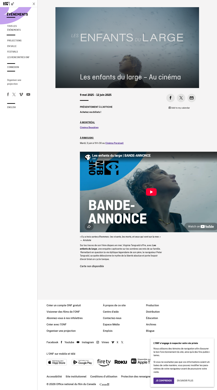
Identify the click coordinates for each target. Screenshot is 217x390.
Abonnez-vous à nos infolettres (65, 318)
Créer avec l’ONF (57, 324)
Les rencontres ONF (18, 57)
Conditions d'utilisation (103, 376)
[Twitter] (14, 95)
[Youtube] (28, 95)
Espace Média (111, 324)
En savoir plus (185, 380)
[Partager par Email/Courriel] (191, 98)
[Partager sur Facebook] (170, 98)
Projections (14, 40)
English (11, 107)
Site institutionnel (76, 376)
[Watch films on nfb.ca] (8, 4)
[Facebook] (8, 95)
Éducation (152, 318)
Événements (17, 14)
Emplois (107, 330)
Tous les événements (14, 28)
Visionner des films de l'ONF (63, 311)
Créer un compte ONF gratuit (64, 305)
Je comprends (164, 380)
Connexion (13, 67)
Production (152, 305)
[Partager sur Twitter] (181, 98)
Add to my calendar (180, 108)
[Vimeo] (21, 95)
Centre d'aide (111, 311)
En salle (12, 46)
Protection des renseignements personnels (146, 376)
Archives (151, 324)
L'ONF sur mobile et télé (61, 353)
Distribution (153, 311)
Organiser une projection (14, 82)
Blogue (150, 330)
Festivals (12, 52)
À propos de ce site (114, 305)
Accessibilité (54, 376)
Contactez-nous (112, 318)
